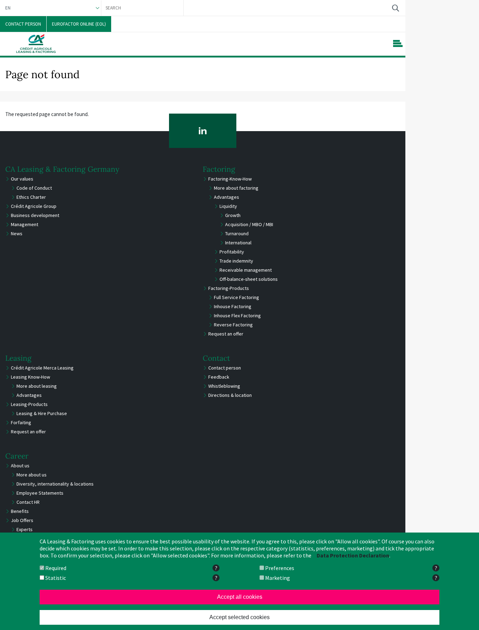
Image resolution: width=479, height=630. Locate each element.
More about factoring (236, 187)
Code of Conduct (34, 187)
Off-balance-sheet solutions (249, 279)
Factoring (219, 169)
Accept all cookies (239, 597)
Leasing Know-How (30, 376)
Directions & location (230, 395)
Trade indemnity (236, 260)
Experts (24, 529)
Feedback (218, 376)
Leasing (18, 358)
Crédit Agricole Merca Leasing (42, 367)
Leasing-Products (29, 404)
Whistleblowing (224, 386)
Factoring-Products (228, 288)
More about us (31, 474)
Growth (233, 215)
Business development (35, 215)
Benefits (20, 511)
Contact (216, 358)
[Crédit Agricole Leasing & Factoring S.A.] (36, 43)
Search (395, 7)
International (238, 242)
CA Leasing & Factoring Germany (62, 169)
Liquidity (228, 206)
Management (24, 224)
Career (16, 456)
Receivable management (246, 269)
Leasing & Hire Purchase (41, 413)
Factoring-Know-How (230, 178)
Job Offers (22, 520)
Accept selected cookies (239, 617)
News (16, 233)
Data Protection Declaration (353, 555)
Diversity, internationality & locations (55, 483)
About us (20, 465)
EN (8, 8)
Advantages (226, 197)
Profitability (232, 251)
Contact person (224, 367)
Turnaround (237, 233)
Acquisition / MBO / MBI (249, 224)
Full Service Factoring (236, 297)
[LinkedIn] (203, 131)
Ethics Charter (31, 197)
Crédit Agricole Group (33, 206)
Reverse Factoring (233, 324)
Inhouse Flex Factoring (237, 315)
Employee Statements (39, 492)
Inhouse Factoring (232, 306)
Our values (22, 178)
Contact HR (28, 502)
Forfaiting (21, 422)
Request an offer (225, 333)
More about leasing (36, 386)
